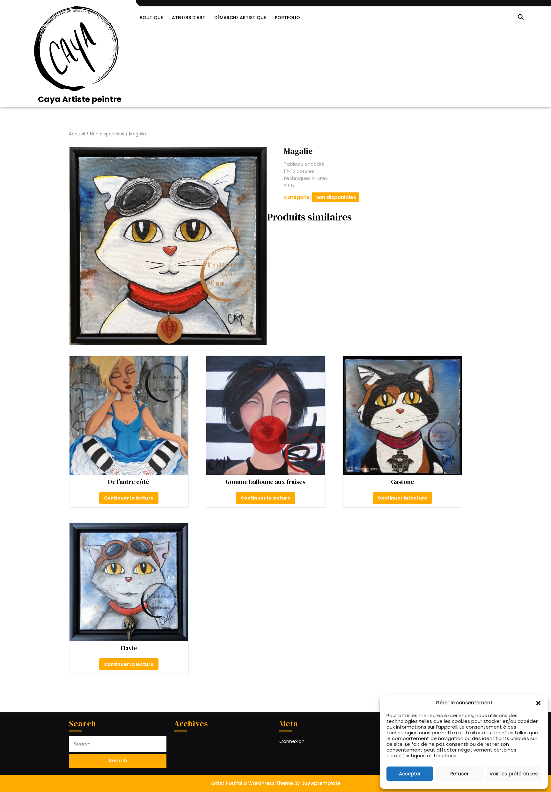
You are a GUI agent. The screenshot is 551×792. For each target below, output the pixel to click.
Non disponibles (107, 134)
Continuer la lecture (129, 498)
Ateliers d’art (188, 17)
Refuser (459, 773)
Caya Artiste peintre (79, 99)
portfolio (287, 17)
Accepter (410, 773)
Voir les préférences (513, 773)
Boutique (151, 17)
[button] (538, 703)
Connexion (292, 741)
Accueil (77, 134)
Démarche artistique (240, 17)
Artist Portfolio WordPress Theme (252, 783)
